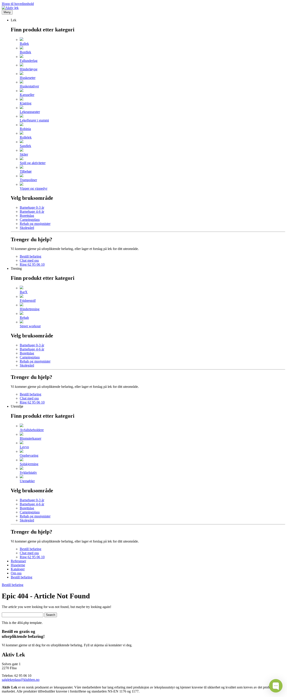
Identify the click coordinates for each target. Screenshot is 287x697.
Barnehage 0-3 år (32, 207)
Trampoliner (28, 180)
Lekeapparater (30, 112)
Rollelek (26, 137)
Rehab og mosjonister (35, 224)
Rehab (24, 317)
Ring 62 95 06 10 (32, 264)
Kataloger (18, 569)
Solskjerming (29, 464)
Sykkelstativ (28, 472)
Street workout (30, 326)
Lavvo (24, 447)
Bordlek (25, 52)
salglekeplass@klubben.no (20, 680)
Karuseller (27, 95)
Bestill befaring (30, 256)
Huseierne (18, 565)
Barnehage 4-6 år (32, 211)
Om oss (16, 573)
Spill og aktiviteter (33, 163)
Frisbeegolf (28, 300)
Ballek (24, 44)
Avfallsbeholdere (32, 430)
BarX (24, 292)
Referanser (18, 561)
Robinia (25, 129)
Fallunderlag (28, 61)
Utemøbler (27, 481)
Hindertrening (29, 309)
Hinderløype (28, 69)
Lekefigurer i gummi (34, 120)
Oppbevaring (29, 455)
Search (50, 615)
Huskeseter (27, 78)
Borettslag (27, 215)
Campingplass (30, 219)
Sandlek (25, 146)
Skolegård (27, 228)
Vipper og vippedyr (33, 188)
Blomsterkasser (30, 438)
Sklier (24, 154)
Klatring (25, 103)
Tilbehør (26, 171)
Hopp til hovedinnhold (18, 4)
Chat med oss (29, 260)
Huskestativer (29, 86)
